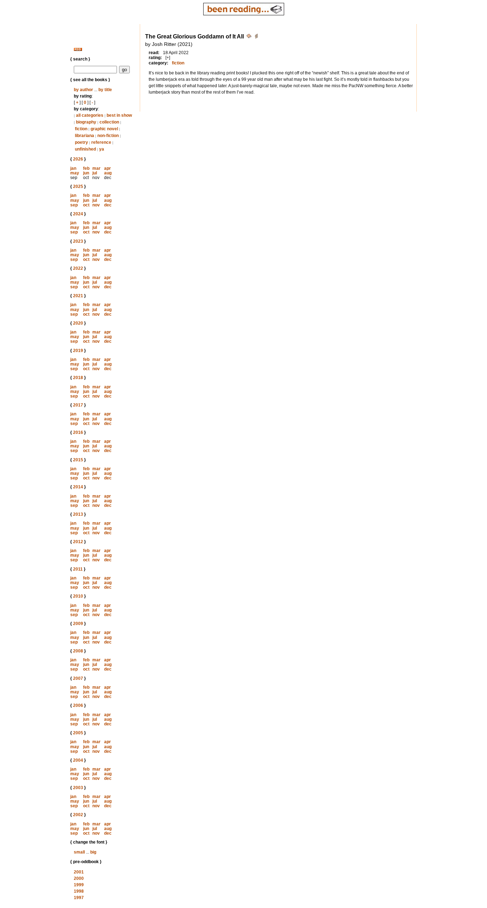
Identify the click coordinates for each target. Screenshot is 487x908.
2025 (78, 186)
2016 (78, 432)
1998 (79, 891)
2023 (78, 241)
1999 (79, 884)
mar (96, 168)
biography (86, 122)
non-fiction (108, 135)
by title (105, 89)
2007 (78, 678)
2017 (78, 405)
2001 (79, 872)
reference (101, 142)
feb (86, 168)
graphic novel (104, 128)
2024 (78, 213)
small (79, 852)
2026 (78, 159)
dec (108, 205)
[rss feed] (78, 49)
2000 (79, 878)
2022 (78, 268)
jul (94, 172)
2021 (78, 295)
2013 (78, 514)
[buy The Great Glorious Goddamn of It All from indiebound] (256, 37)
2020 (78, 323)
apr (107, 168)
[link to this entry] (249, 37)
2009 (78, 623)
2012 (78, 541)
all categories (89, 115)
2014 (78, 486)
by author (83, 89)
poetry (81, 142)
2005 (78, 732)
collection (109, 122)
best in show (119, 115)
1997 (79, 897)
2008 (78, 651)
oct (86, 205)
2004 (78, 760)
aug (108, 172)
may (74, 172)
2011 (78, 569)
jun (86, 172)
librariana (84, 135)
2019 (78, 350)
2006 (78, 705)
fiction (81, 128)
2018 (78, 377)
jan (73, 168)
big (93, 852)
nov (96, 205)
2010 (78, 596)
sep (74, 205)
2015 (78, 459)
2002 (78, 814)
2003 (78, 787)
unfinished (85, 149)
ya (101, 149)
